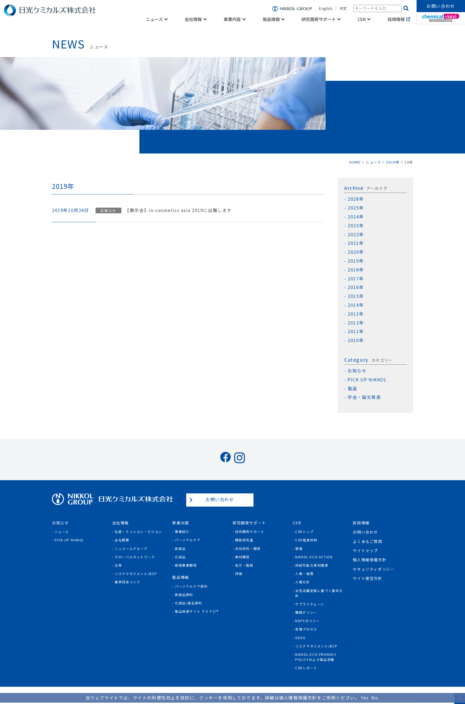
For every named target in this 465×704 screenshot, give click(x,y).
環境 (298, 548)
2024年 (356, 216)
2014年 (356, 305)
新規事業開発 (186, 565)
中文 (343, 8)
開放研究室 (244, 540)
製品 (352, 388)
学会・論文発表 (364, 397)
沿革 (118, 565)
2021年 (356, 243)
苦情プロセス (306, 629)
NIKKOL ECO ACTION (314, 557)
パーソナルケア (187, 540)
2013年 (356, 314)
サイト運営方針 (367, 578)
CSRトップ (304, 531)
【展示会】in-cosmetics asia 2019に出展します (178, 210)
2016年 (356, 287)
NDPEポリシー (307, 620)
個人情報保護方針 (369, 559)
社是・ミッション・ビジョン (138, 531)
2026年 (356, 199)
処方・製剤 (244, 565)
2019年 (356, 261)
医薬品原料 (184, 594)
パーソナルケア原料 (191, 586)
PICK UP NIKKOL (367, 379)
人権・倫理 (304, 573)
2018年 (356, 270)
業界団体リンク (127, 582)
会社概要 (122, 540)
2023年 (356, 225)
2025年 (356, 208)
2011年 (356, 331)
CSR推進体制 (306, 540)
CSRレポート (306, 667)
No (374, 697)
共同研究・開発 (248, 548)
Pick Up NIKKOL (69, 540)
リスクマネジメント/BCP (136, 573)
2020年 (356, 252)
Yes (365, 697)
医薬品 (180, 548)
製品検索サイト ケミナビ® (197, 611)
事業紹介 (182, 531)
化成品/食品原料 (188, 603)
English (326, 8)
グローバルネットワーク (135, 557)
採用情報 (396, 19)
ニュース (62, 531)
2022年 (356, 234)
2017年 (356, 278)
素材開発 (242, 557)
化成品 (180, 557)
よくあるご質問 (367, 541)
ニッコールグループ (131, 548)
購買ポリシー (306, 612)
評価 (238, 573)
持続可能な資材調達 (311, 565)
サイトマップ (365, 550)
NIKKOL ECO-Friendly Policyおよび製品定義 (315, 657)
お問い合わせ (441, 6)
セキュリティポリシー (373, 569)
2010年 (356, 340)
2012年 (356, 323)
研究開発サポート (250, 531)
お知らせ (357, 371)
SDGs (300, 637)
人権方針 (302, 582)
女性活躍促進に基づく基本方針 (319, 593)
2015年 (356, 296)
